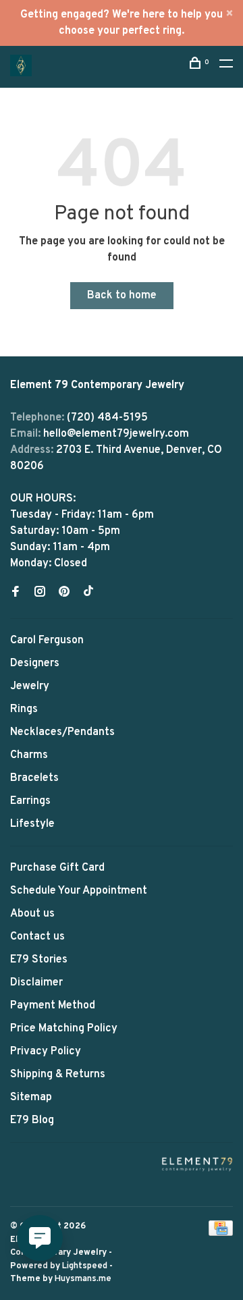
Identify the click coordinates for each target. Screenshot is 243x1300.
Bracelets (34, 778)
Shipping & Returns (57, 1074)
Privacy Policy (45, 1051)
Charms (29, 755)
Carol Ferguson (47, 640)
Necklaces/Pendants (62, 732)
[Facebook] (15, 593)
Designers (34, 663)
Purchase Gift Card (57, 868)
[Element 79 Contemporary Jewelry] (197, 1164)
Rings (24, 709)
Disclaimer (36, 983)
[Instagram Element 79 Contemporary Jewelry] (39, 593)
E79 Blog (32, 1120)
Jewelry (29, 686)
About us (32, 914)
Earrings (30, 801)
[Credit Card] (221, 1233)
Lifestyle (32, 824)
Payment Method (52, 1005)
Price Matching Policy (63, 1028)
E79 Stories (39, 960)
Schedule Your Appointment (78, 891)
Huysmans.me (83, 1279)
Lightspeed (84, 1266)
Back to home (122, 295)
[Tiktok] (88, 593)
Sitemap (31, 1097)
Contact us (37, 937)
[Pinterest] (64, 593)
